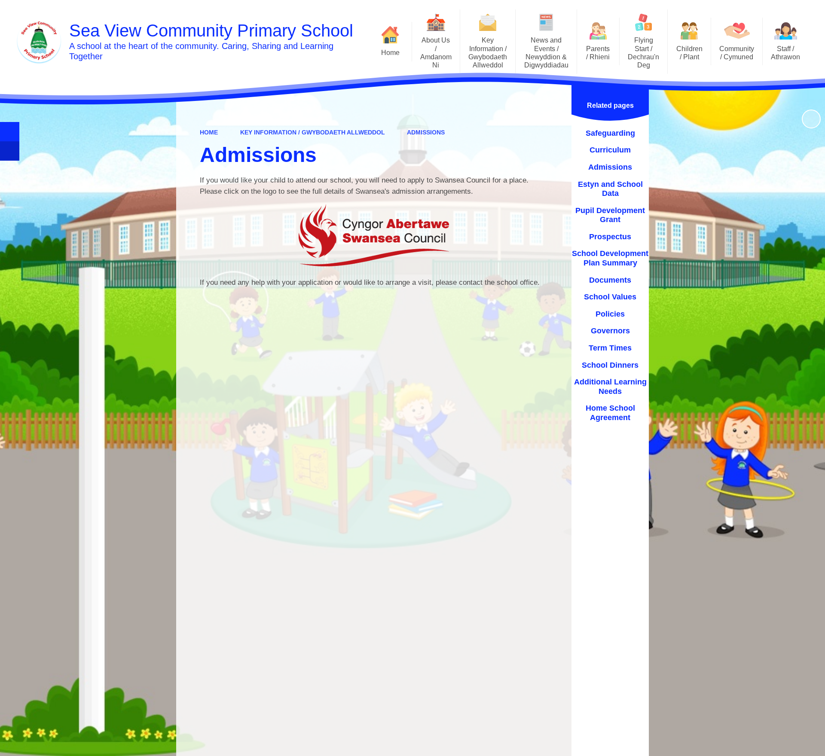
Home (209, 132)
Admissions (426, 132)
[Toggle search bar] (9, 131)
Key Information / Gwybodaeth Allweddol (312, 132)
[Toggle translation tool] (9, 151)
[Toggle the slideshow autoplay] (811, 119)
